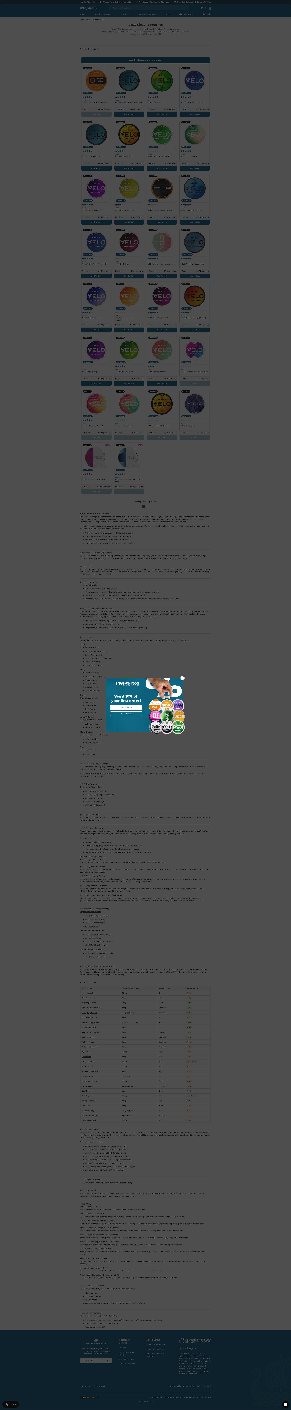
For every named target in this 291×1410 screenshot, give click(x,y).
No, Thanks (126, 714)
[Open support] (285, 1404)
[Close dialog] (182, 678)
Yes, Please (126, 707)
